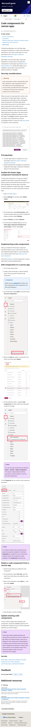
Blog (21, 720)
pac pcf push (25, 120)
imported (16, 283)
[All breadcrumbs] (2, 19)
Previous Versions (13, 720)
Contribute (3, 723)
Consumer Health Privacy (20, 723)
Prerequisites (5, 38)
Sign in (28, 15)
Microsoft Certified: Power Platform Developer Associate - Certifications (15, 698)
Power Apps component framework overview (13, 659)
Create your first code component (10, 662)
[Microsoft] (15, 16)
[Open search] (24, 16)
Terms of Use (4, 725)
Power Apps (17, 19)
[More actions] (28, 19)
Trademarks (12, 725)
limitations (10, 259)
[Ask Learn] (26, 19)
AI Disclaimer (4, 720)
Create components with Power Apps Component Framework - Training (13, 689)
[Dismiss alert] (29, 2)
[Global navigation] (1, 16)
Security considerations (8, 36)
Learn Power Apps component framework (12, 664)
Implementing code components (10, 42)
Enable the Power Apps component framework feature (15, 40)
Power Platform (8, 19)
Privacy (9, 723)
